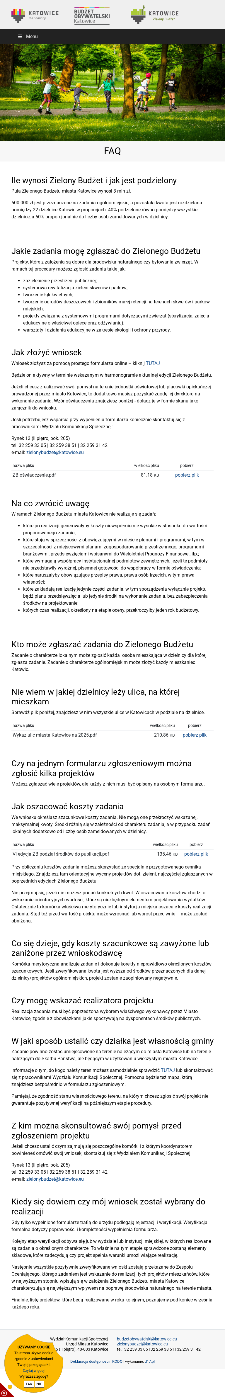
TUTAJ (153, 363)
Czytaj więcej (34, 1370)
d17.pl (150, 1361)
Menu (32, 36)
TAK (28, 1384)
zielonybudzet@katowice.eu (55, 452)
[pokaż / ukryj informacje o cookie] (7, 1389)
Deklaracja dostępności (90, 1361)
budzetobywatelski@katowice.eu (147, 1339)
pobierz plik (187, 475)
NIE (39, 1384)
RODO (117, 1361)
